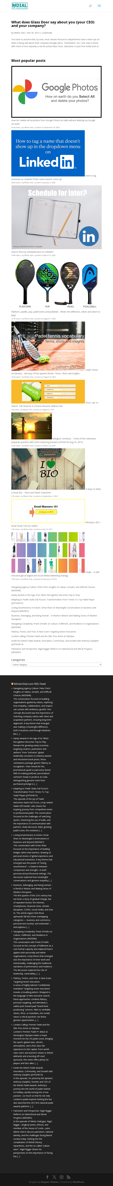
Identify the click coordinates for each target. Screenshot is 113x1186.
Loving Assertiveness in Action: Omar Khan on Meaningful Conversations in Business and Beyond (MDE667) (31, 838)
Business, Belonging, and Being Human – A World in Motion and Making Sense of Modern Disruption (33, 888)
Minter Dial (19, 32)
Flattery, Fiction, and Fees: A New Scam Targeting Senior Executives (43, 631)
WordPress (78, 1182)
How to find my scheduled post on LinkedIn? (32, 251)
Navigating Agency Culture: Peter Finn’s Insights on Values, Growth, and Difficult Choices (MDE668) (32, 692)
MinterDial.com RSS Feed (30, 684)
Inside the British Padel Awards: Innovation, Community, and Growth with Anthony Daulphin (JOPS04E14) (33, 1071)
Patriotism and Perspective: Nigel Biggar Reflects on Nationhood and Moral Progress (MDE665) (32, 1114)
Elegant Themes (50, 1182)
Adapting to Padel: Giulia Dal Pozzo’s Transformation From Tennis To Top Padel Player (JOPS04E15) (31, 792)
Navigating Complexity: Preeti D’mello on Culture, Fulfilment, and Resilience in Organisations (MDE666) (32, 935)
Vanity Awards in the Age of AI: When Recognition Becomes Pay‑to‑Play (45, 595)
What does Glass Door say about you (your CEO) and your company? (52, 24)
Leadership (47, 32)
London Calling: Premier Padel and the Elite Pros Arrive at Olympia (42, 636)
